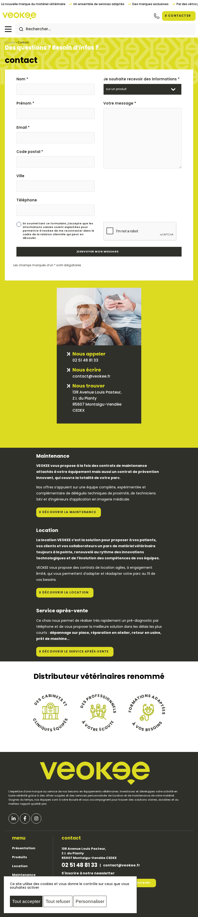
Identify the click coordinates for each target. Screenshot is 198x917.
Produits (19, 857)
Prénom (25, 104)
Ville (20, 176)
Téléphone (26, 200)
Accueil (10, 42)
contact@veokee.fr (121, 865)
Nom (22, 79)
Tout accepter (26, 901)
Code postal (29, 152)
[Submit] (21, 29)
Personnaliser (90, 901)
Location (20, 866)
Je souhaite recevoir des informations (141, 79)
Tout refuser (58, 901)
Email (23, 128)
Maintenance (23, 875)
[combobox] (105, 29)
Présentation (23, 848)
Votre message (119, 104)
